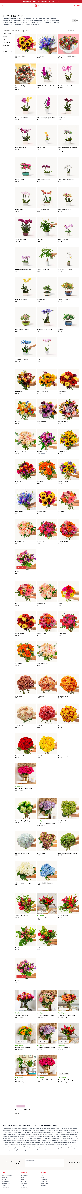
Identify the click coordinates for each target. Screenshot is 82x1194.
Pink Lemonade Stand (21, 118)
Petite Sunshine (41, 147)
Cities (22, 1185)
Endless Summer (63, 421)
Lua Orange (40, 948)
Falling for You (19, 391)
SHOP (3, 1172)
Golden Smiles (41, 756)
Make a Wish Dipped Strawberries (67, 56)
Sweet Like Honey (63, 481)
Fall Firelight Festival (42, 391)
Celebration (40, 481)
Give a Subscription (7, 1175)
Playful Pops (19, 481)
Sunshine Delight (20, 56)
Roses (45, 10)
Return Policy (44, 1183)
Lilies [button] (4, 48)
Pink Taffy (39, 726)
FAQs (42, 1177)
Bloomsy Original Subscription (23, 1047)
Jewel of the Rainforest (22, 915)
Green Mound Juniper (43, 299)
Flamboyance (19, 209)
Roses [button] (4, 39)
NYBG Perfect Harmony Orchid (45, 86)
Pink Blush (61, 511)
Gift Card (4, 1179)
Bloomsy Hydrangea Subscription (46, 823)
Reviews (4, 1189)
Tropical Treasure (63, 915)
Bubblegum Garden (20, 147)
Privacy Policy (44, 1179)
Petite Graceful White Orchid (66, 179)
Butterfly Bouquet (63, 541)
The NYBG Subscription (21, 1015)
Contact (43, 1175)
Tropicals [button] (6, 45)
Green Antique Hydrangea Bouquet (67, 853)
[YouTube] (77, 1162)
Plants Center (5, 1187)
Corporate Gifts (6, 1181)
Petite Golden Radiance (64, 209)
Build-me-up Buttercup (21, 299)
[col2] (77, 20)
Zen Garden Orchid (20, 239)
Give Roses (5, 1177)
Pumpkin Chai (40, 696)
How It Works (24, 1175)
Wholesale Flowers (26, 1189)
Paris (38, 359)
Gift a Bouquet (26, 10)
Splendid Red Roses (21, 756)
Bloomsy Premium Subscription (45, 1015)
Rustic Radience (41, 421)
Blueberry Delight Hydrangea (45, 883)
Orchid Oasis (61, 118)
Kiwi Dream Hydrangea (64, 821)
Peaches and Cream (21, 451)
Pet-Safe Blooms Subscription (66, 1080)
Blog (22, 1179)
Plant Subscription (20, 1080)
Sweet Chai (18, 696)
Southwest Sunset (63, 696)
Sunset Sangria (62, 391)
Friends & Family (6, 1183)
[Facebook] (69, 1162)
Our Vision (24, 1183)
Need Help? (44, 1172)
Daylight (17, 421)
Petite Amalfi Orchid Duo (43, 179)
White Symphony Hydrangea (23, 883)
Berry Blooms (40, 541)
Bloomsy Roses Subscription (23, 788)
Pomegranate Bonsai (64, 299)
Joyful (60, 604)
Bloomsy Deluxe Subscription (66, 1015)
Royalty (17, 571)
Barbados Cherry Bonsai (22, 329)
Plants (37, 10)
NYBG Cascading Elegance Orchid (46, 118)
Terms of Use (44, 1181)
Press (22, 1177)
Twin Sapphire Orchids (21, 359)
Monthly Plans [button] (7, 51)
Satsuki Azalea (19, 179)
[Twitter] (74, 1162)
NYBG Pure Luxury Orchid (65, 269)
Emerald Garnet (41, 853)
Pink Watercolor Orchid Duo (65, 86)
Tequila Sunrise (62, 726)
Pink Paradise (19, 948)
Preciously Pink (19, 541)
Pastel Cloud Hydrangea (22, 853)
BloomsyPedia (5, 1185)
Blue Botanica (40, 56)
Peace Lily (40, 239)
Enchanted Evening (42, 451)
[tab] (14, 10)
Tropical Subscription (42, 918)
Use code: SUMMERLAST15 (52, 1)
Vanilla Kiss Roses (20, 726)
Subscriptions (14, 10)
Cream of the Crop (63, 756)
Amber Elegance (62, 451)
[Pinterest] (79, 1162)
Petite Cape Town (63, 239)
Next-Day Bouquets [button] (8, 30)
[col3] (74, 20)
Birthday (54, 10)
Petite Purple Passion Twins (23, 269)
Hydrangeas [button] (6, 42)
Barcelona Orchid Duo (43, 209)
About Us (24, 1172)
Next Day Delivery (64, 10)
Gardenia (60, 329)
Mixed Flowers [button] (7, 33)
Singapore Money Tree (43, 269)
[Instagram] (72, 1162)
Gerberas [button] (5, 36)
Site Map (43, 1185)
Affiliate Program (25, 1187)
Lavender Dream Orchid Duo (44, 329)
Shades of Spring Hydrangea (23, 821)
